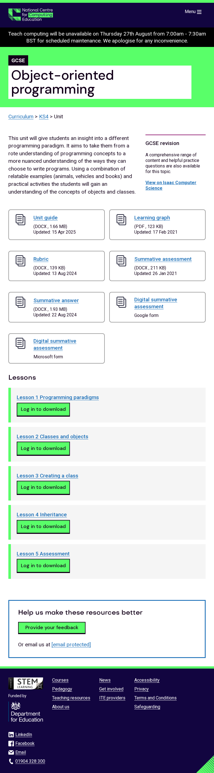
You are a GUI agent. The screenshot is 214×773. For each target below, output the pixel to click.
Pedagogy (62, 689)
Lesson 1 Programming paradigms (58, 397)
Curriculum (20, 116)
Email (20, 752)
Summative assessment (163, 259)
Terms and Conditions (155, 698)
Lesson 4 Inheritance (42, 514)
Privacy (141, 689)
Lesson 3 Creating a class (47, 475)
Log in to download (43, 409)
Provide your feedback (51, 627)
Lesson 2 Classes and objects (52, 436)
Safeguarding (147, 706)
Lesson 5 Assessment (43, 554)
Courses (60, 680)
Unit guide (45, 217)
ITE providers (112, 698)
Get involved (111, 689)
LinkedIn (23, 734)
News (105, 680)
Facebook (25, 743)
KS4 (43, 116)
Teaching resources (71, 698)
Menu (190, 11)
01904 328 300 (30, 761)
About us (60, 706)
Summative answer (56, 300)
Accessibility (147, 680)
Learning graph (152, 217)
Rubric (40, 259)
